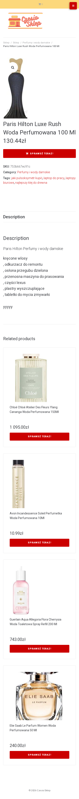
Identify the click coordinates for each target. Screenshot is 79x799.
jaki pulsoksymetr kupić (26, 178)
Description (14, 216)
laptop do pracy (54, 178)
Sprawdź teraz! (41, 153)
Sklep (6, 42)
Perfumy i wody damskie (36, 42)
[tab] (39, 217)
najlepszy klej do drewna (31, 182)
